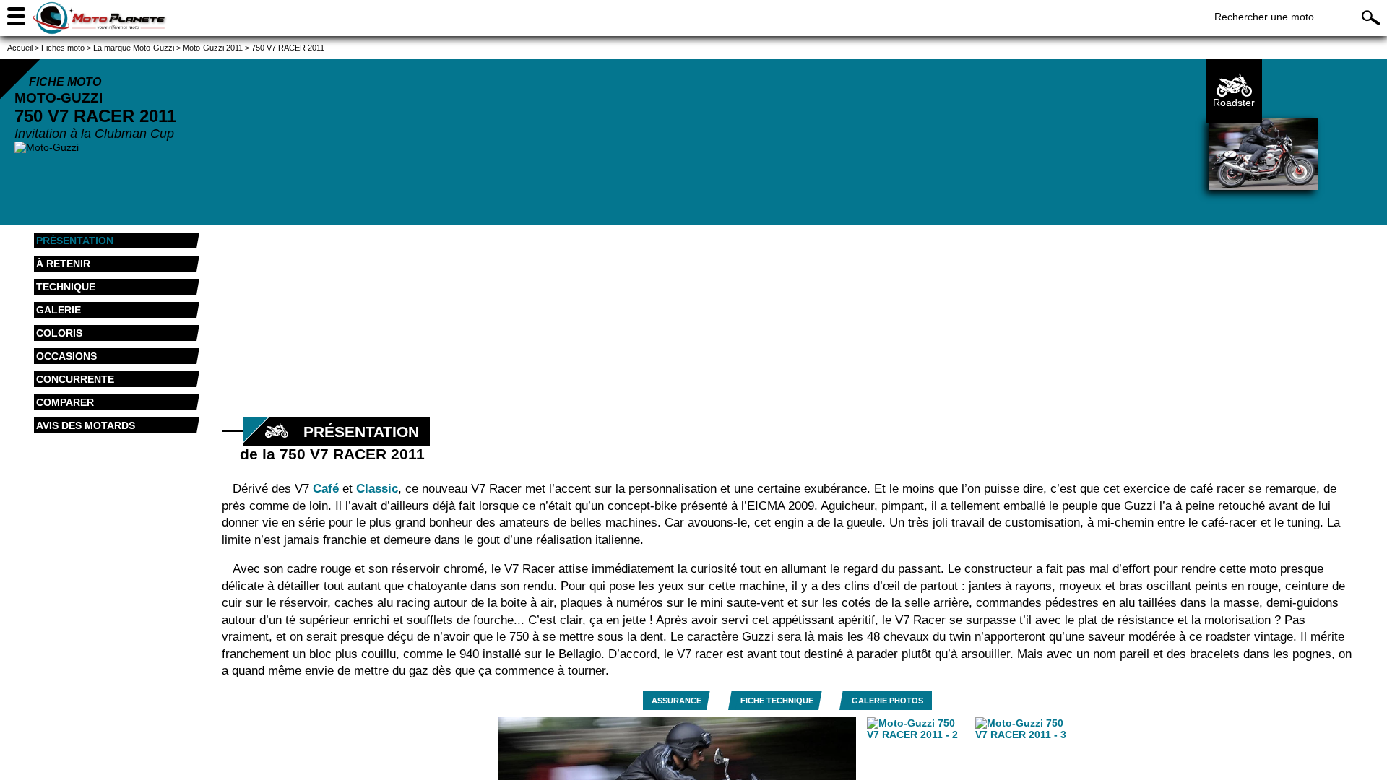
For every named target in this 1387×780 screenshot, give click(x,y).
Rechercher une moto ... (1270, 16)
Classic (377, 488)
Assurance (676, 700)
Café (326, 488)
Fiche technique (776, 700)
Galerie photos (887, 700)
